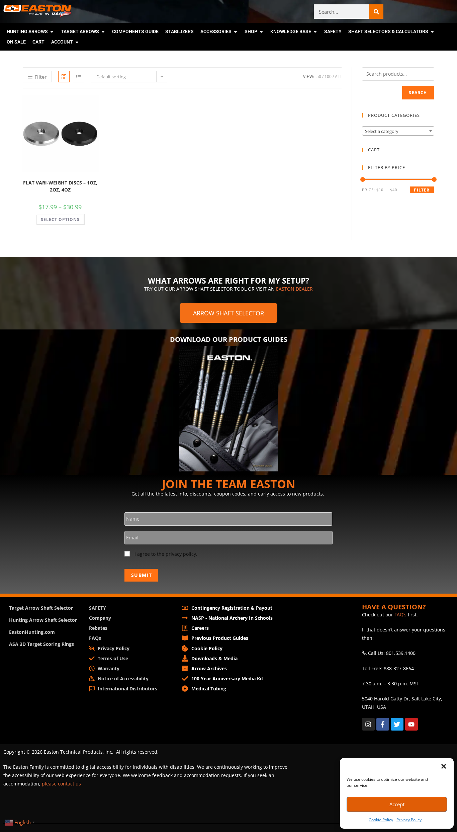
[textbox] (398, 131)
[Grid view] (64, 76)
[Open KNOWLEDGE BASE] (315, 31)
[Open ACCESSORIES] (235, 31)
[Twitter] (397, 724)
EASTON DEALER (294, 289)
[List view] (78, 76)
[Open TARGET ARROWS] (103, 31)
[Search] (376, 11)
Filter (422, 190)
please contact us (61, 783)
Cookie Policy (381, 820)
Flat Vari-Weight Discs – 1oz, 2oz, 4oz (60, 186)
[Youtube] (411, 724)
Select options (60, 219)
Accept (396, 804)
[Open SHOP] (261, 31)
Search (418, 92)
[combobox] (398, 131)
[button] (443, 766)
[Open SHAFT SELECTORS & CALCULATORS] (432, 31)
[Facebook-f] (382, 724)
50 (318, 76)
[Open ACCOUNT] (77, 42)
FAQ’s (400, 614)
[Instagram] (368, 724)
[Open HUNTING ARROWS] (52, 31)
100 (328, 76)
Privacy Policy (409, 820)
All (338, 76)
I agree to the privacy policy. (165, 554)
